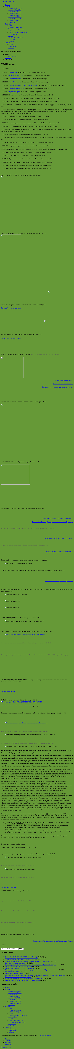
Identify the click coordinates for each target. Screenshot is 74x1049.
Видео (10, 36)
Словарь (11, 41)
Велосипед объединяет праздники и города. (22, 85)
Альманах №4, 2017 (14, 13)
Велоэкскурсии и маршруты (17, 32)
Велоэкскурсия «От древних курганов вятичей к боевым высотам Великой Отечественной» (35, 975)
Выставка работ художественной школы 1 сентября (21, 958)
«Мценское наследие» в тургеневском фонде (19, 968)
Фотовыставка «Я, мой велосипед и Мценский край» (22, 980)
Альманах (8, 6)
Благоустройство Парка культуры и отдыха (19, 959)
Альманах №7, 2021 (14, 18)
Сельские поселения (15, 27)
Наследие (8, 24)
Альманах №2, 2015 (14, 10)
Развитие (11, 48)
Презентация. (12, 72)
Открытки (11, 22)
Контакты (8, 43)
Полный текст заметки (8, 887)
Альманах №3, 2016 (14, 12)
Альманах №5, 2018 (14, 15)
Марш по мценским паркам (14, 973)
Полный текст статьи (8, 691)
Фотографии (12, 34)
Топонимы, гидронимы (16, 29)
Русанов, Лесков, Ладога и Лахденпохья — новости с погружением (27, 961)
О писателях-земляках (12, 971)
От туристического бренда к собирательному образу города (24, 978)
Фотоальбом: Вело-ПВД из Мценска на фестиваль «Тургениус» (52, 522)
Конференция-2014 (18, 1022)
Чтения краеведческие (15, 37)
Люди (10, 25)
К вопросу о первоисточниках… (15, 963)
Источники (12, 39)
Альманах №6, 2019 (14, 17)
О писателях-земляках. (15, 75)
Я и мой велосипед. (14, 82)
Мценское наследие (7, 1)
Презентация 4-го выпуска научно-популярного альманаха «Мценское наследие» (31, 970)
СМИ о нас (12, 44)
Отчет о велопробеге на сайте (63, 384)
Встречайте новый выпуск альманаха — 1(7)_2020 (21, 956)
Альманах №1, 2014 (14, 8)
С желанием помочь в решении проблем (18, 977)
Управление (12, 46)
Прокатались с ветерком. (16, 88)
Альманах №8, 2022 (14, 20)
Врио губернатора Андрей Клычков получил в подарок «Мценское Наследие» (30, 965)
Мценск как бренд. (14, 92)
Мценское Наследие (44, 1035)
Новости (7, 5)
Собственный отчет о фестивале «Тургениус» (57, 518)
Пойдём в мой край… (15, 79)
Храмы (10, 30)
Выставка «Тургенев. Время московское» (18, 966)
